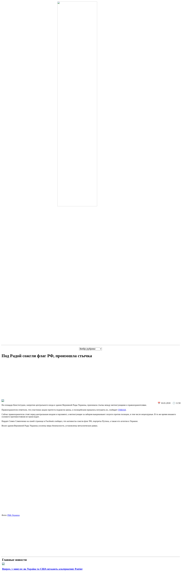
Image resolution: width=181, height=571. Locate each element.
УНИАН (122, 410)
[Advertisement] (91, 379)
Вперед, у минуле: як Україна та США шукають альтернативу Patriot (42, 569)
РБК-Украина (13, 515)
